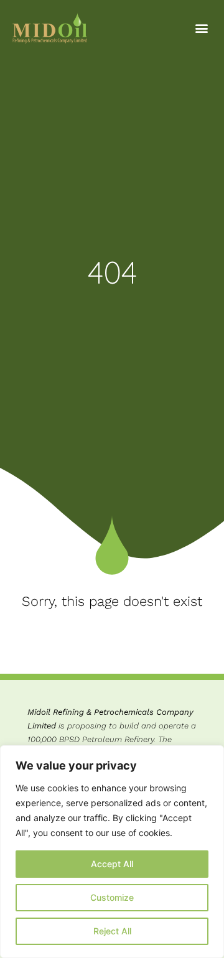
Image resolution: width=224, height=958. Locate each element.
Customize (112, 897)
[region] (112, 851)
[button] (201, 28)
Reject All (112, 931)
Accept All (112, 863)
